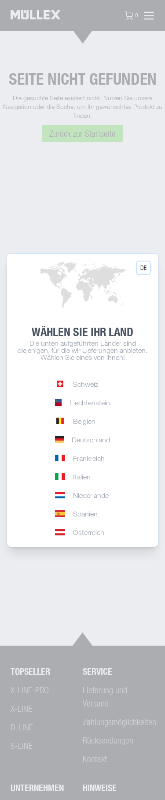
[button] (143, 268)
